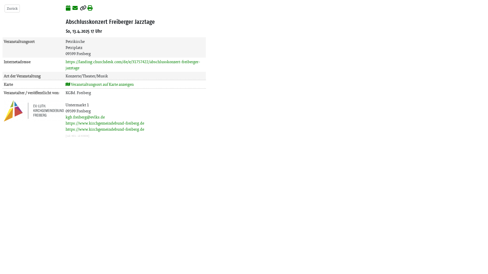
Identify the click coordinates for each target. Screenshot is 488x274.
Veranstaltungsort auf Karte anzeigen (102, 84)
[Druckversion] (90, 8)
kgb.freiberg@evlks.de (85, 117)
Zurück (12, 8)
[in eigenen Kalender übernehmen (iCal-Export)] (68, 8)
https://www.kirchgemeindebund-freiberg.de (105, 123)
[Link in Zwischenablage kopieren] (83, 8)
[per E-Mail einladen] (75, 8)
